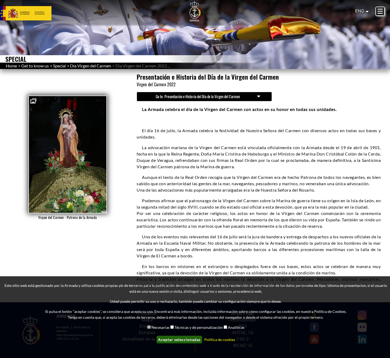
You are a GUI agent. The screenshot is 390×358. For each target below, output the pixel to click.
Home (11, 65)
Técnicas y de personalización (199, 327)
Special (59, 65)
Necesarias (160, 327)
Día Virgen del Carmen (90, 65)
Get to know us (35, 65)
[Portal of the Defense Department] (32, 13)
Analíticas (236, 327)
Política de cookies (219, 339)
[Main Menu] (380, 11)
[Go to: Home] (195, 11)
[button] (33, 100)
